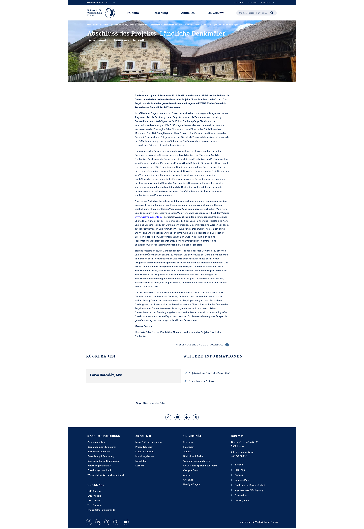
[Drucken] (187, 417)
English (238, 2)
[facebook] (89, 522)
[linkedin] (98, 522)
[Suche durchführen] (272, 12)
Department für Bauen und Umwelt (178, 24)
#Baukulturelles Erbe (154, 403)
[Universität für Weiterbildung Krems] (102, 12)
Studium (133, 13)
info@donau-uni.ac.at (242, 452)
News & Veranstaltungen (206, 24)
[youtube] (126, 522)
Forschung (160, 13)
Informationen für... (98, 2)
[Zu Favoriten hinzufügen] (196, 417)
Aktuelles (188, 13)
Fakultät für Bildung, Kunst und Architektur (128, 24)
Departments (155, 24)
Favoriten (265, 3)
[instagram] (116, 522)
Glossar (251, 3)
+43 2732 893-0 (239, 456)
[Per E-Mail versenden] (177, 417)
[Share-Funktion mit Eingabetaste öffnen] (168, 417)
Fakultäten (103, 24)
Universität (216, 13)
